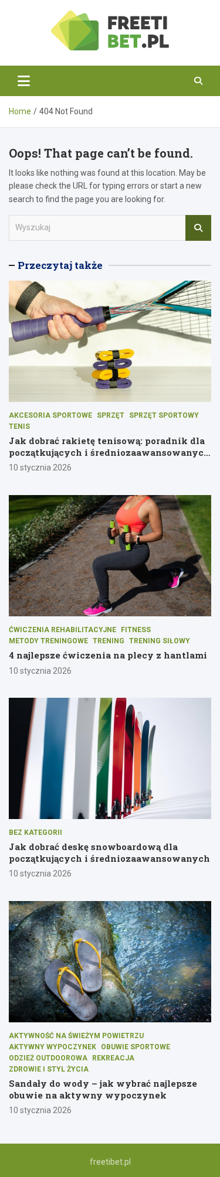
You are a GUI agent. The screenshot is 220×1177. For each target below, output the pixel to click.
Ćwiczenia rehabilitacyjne (62, 630)
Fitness (136, 630)
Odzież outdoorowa (48, 1058)
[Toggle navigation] (24, 81)
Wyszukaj (198, 228)
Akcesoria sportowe (50, 415)
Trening (108, 641)
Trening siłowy (159, 641)
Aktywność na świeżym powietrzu (76, 1036)
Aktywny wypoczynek (52, 1047)
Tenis (19, 426)
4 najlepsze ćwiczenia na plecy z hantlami (108, 655)
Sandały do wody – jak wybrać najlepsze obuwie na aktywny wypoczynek (103, 1089)
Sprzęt (110, 415)
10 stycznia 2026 (40, 467)
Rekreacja (113, 1058)
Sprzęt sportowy (164, 415)
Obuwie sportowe (135, 1047)
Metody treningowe (48, 641)
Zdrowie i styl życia (49, 1069)
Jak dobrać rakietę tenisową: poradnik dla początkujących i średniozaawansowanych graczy (109, 452)
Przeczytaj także (60, 265)
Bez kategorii (35, 832)
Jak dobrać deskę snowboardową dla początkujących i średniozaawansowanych (109, 852)
